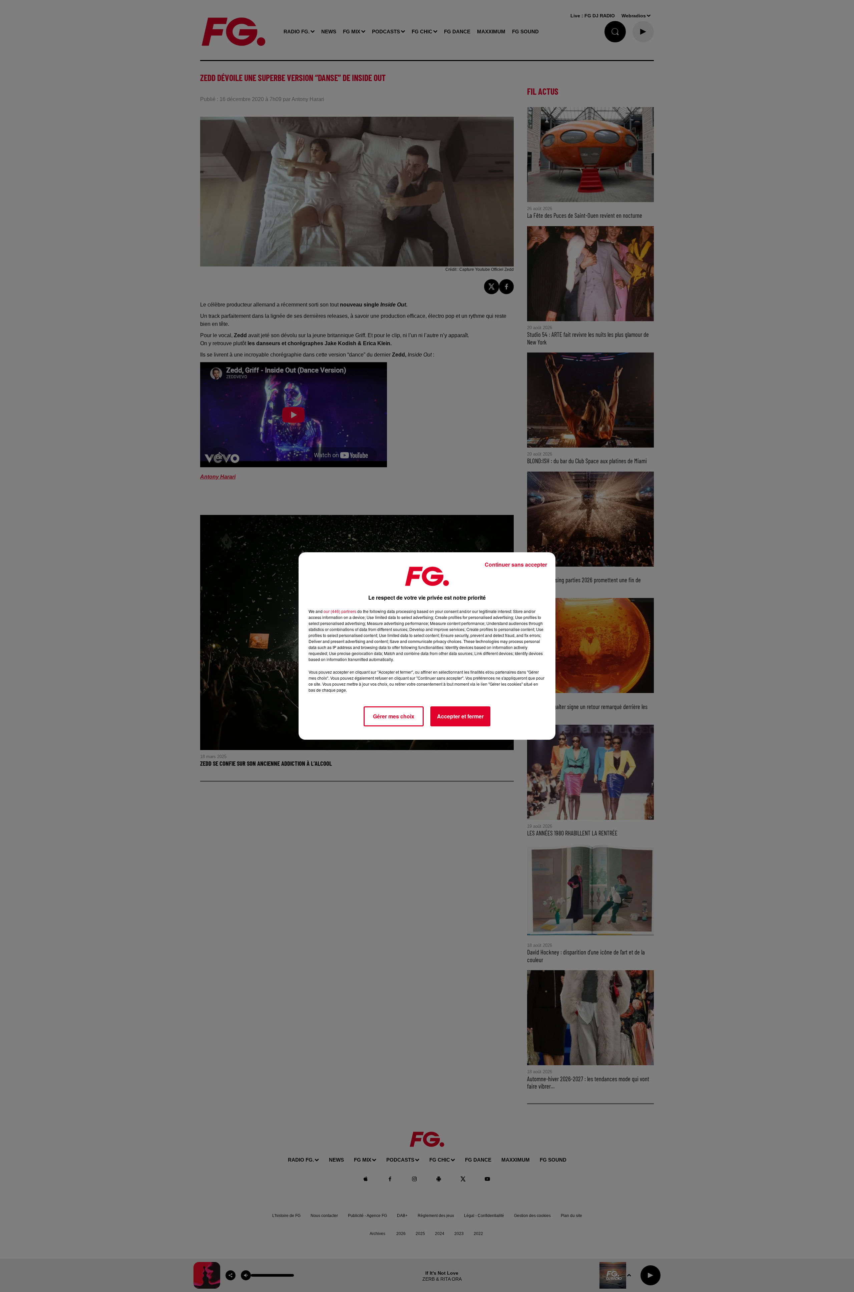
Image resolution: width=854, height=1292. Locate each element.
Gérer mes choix (393, 716)
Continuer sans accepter (516, 564)
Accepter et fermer (460, 716)
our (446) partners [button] (340, 611)
